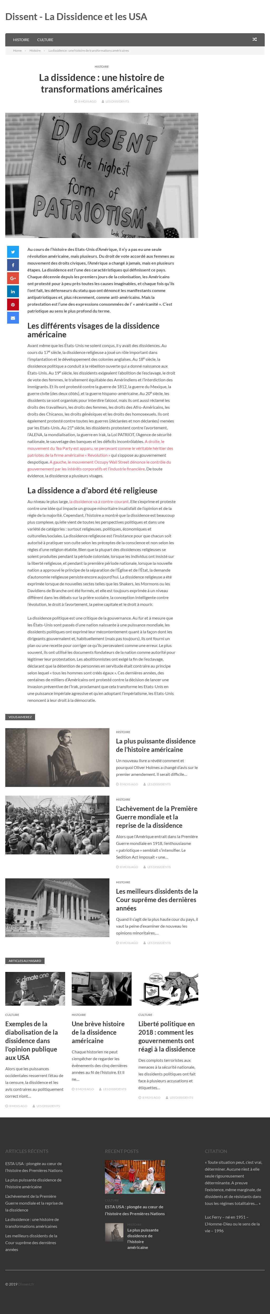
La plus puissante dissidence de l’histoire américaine (143, 1238)
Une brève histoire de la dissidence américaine (98, 1032)
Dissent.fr (26, 1284)
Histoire (21, 39)
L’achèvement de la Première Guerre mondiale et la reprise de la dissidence (156, 817)
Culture (45, 39)
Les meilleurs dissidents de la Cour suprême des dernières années (157, 899)
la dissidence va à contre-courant (99, 501)
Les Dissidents (117, 101)
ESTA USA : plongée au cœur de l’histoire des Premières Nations (135, 1210)
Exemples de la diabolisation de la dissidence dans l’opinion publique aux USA (31, 1040)
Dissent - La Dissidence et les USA (76, 16)
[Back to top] (255, 1299)
